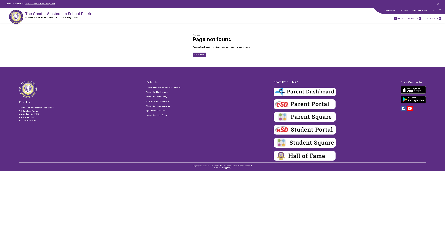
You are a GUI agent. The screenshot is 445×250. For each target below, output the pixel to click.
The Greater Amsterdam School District (163, 87)
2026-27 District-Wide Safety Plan (40, 4)
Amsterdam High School (157, 115)
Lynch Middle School (155, 110)
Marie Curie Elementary (156, 96)
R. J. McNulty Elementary (157, 101)
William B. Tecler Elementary (159, 106)
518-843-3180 (29, 117)
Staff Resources (419, 10)
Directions (403, 10)
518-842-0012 (30, 120)
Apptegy (227, 168)
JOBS (433, 10)
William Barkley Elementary (158, 92)
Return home (199, 55)
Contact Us (390, 10)
